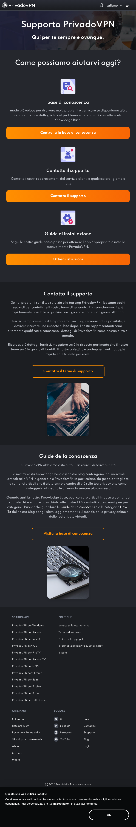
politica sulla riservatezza (73, 625)
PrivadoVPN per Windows (28, 625)
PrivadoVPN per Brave (25, 693)
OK (109, 814)
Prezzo (88, 719)
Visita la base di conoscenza (68, 534)
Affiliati (16, 746)
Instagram (66, 732)
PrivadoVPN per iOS (24, 646)
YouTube (65, 739)
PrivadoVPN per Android (27, 632)
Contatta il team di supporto (68, 371)
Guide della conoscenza (79, 507)
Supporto (89, 732)
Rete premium (20, 726)
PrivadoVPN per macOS (26, 639)
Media (16, 760)
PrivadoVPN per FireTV (26, 653)
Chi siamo (18, 719)
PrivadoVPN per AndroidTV (29, 659)
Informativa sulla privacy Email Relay (80, 646)
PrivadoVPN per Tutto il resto (29, 700)
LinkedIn (65, 726)
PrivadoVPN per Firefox (26, 686)
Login (87, 746)
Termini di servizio (69, 632)
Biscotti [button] (62, 653)
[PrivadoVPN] (18, 5)
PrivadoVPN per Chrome (27, 673)
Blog (86, 739)
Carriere (17, 753)
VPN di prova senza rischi (27, 739)
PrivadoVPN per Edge (25, 680)
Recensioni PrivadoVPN (26, 732)
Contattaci (90, 726)
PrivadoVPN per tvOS (25, 666)
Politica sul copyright (70, 639)
